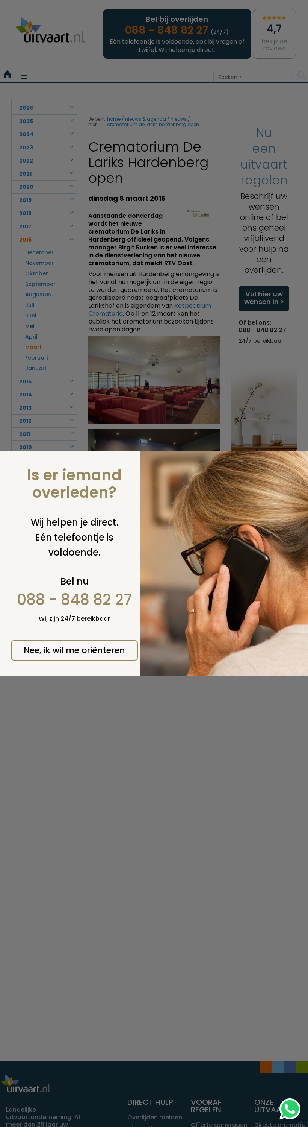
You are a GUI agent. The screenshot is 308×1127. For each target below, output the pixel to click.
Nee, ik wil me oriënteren (74, 650)
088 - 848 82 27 (74, 599)
